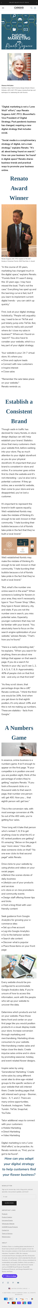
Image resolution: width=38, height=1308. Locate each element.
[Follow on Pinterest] (13, 1283)
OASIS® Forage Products (10, 1227)
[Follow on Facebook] (3, 1283)
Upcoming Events (7, 1220)
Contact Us (5, 1230)
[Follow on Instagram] (8, 1283)
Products (4, 1214)
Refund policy (6, 1237)
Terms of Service (7, 1233)
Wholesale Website (8, 1224)
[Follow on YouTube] (18, 1283)
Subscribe (9, 1203)
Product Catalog (7, 1217)
